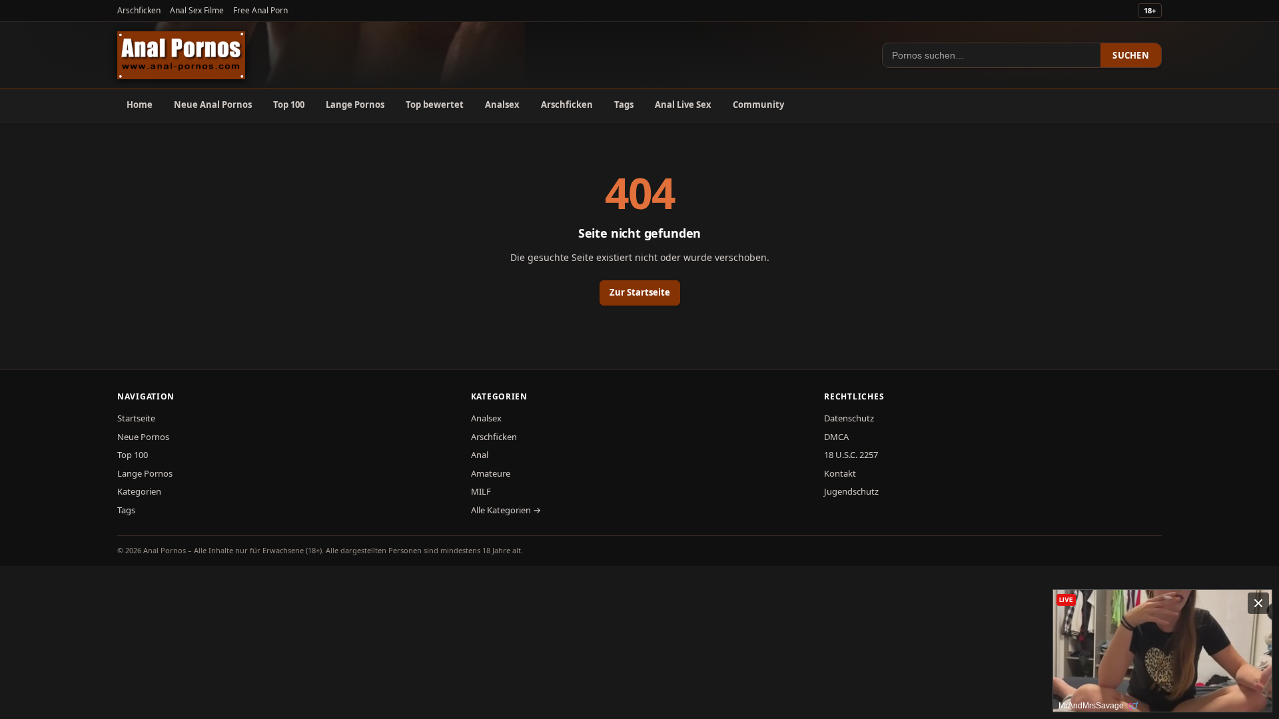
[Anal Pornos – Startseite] (181, 55)
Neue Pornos (143, 437)
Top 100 (288, 105)
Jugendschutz (851, 491)
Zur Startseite (640, 292)
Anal (479, 455)
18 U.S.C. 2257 (851, 455)
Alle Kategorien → (506, 510)
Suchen (1130, 55)
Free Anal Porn (260, 10)
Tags (624, 105)
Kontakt (840, 473)
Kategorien (139, 491)
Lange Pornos (355, 105)
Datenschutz (849, 418)
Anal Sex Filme (197, 10)
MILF (481, 491)
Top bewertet (435, 105)
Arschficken (139, 10)
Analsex (502, 105)
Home (140, 105)
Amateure (490, 473)
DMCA (836, 437)
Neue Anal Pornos (213, 105)
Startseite (136, 418)
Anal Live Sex (683, 105)
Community (758, 105)
